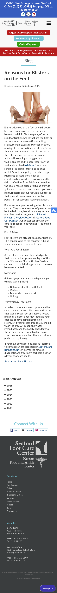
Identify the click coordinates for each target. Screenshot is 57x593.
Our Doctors (12, 485)
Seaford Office (14, 491)
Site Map (20, 578)
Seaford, (43, 346)
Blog (9, 508)
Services (10, 498)
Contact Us (12, 511)
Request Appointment (29, 38)
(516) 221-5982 (22, 6)
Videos (10, 504)
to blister (29, 165)
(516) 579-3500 (28, 9)
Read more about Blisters (18, 361)
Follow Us (29, 430)
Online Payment (28, 44)
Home (9, 481)
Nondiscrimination (32, 578)
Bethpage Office (15, 494)
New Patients (13, 501)
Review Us (43, 430)
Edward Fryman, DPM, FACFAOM (25, 216)
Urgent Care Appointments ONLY (28, 32)
